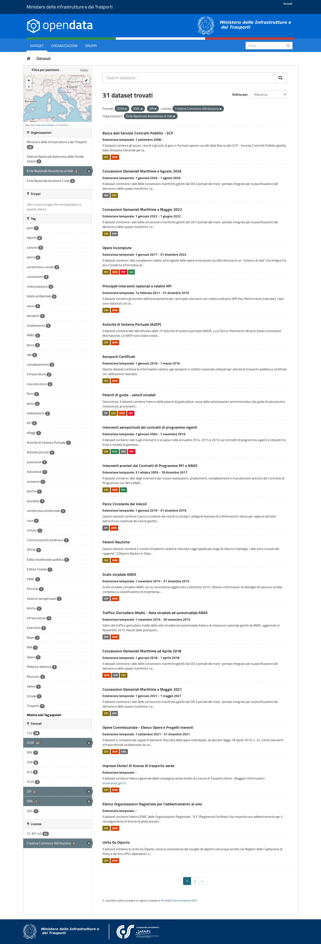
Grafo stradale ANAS (119, 574)
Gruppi (91, 45)
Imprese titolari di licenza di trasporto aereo (138, 765)
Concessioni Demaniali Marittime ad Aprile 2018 (141, 651)
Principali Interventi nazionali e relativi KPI (137, 286)
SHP (106, 195)
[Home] (29, 58)
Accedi (287, 3)
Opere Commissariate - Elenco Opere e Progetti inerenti (147, 727)
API (163, 900)
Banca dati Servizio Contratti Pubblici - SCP (137, 133)
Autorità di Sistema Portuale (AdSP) (131, 324)
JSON (115, 157)
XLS (131, 272)
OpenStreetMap (45, 125)
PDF (123, 272)
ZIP (105, 413)
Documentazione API (184, 900)
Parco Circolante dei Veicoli (124, 504)
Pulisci (84, 70)
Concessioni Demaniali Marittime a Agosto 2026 (141, 171)
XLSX (114, 451)
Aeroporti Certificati (118, 356)
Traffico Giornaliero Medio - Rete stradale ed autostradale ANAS (155, 612)
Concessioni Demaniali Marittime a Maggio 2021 (142, 689)
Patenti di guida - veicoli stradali (129, 395)
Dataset (37, 45)
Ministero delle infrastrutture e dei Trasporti (70, 6)
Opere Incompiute (117, 248)
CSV (106, 157)
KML (123, 751)
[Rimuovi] (126, 109)
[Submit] (288, 45)
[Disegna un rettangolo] (86, 80)
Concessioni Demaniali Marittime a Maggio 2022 (142, 209)
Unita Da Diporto (116, 842)
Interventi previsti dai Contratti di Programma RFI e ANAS (149, 465)
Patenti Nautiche (116, 542)
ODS (123, 451)
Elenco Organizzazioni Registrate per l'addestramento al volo (152, 804)
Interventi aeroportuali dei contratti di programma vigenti (149, 427)
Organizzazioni (64, 45)
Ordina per (239, 94)
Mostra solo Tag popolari (44, 714)
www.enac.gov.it (114, 782)
